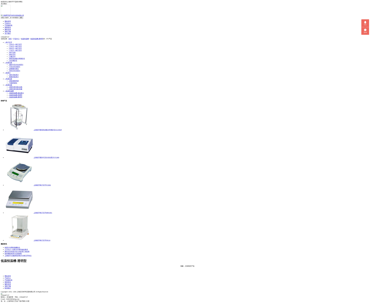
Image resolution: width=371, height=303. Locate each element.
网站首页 (8, 21)
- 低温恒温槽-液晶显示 (16, 93)
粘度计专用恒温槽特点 (12, 247)
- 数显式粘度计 (14, 77)
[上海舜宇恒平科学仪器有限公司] (12, 15)
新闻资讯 (8, 27)
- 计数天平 (12, 56)
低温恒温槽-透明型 (36, 39)
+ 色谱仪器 (8, 79)
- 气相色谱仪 (13, 83)
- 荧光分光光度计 (14, 71)
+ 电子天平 (8, 42)
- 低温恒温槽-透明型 (15, 97)
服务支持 (8, 29)
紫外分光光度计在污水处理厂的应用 (17, 251)
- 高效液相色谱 (14, 81)
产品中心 (8, 23)
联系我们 (8, 288)
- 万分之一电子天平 (15, 44)
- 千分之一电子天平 (15, 46)
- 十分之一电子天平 (15, 50)
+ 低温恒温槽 (9, 91)
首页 (10, 39)
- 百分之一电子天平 (15, 48)
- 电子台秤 (12, 52)
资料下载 (8, 31)
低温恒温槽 (25, 39)
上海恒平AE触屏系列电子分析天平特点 (18, 255)
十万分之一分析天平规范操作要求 (16, 249)
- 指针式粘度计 (14, 75)
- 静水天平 (12, 54)
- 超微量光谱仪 (14, 69)
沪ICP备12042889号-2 (58, 292)
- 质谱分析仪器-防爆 (15, 89)
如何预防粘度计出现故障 (13, 253)
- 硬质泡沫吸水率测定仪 (17, 58)
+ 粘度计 (8, 73)
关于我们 (8, 33)
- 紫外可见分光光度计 (16, 64)
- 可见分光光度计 (14, 67)
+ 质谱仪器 (8, 85)
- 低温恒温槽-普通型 (15, 95)
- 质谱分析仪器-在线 (15, 87)
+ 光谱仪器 (8, 62)
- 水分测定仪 (13, 60)
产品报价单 (8, 25)
